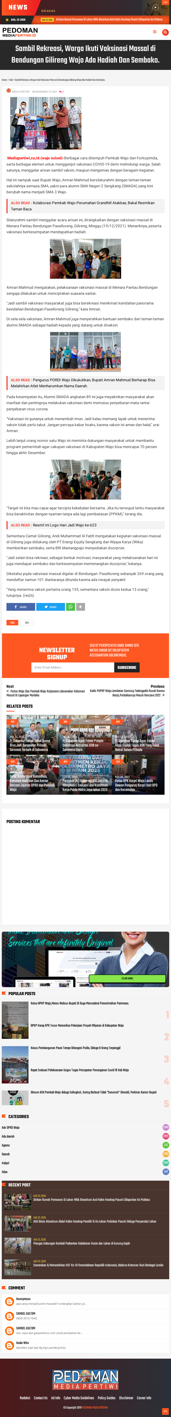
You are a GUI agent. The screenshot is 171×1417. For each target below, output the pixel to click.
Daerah (6, 1154)
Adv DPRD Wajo (11, 1128)
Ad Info (55, 1398)
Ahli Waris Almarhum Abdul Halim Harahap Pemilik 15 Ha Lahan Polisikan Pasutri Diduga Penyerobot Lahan (94, 1222)
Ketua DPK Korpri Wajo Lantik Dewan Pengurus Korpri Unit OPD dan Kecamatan (136, 785)
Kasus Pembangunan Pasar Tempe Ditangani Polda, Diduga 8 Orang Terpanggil (75, 1048)
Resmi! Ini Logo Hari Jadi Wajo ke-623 (65, 525)
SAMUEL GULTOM (25, 1314)
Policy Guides (107, 1398)
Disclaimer (126, 1398)
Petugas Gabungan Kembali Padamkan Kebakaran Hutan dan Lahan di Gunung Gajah (81, 1244)
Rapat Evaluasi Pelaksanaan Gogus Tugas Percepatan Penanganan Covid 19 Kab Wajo (80, 1070)
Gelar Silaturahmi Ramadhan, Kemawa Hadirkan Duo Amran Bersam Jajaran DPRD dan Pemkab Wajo (32, 783)
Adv (27, 623)
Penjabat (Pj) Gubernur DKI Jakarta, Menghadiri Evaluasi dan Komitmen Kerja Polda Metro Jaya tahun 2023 (85, 785)
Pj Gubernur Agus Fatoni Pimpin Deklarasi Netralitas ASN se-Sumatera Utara (83, 745)
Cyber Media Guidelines (79, 1398)
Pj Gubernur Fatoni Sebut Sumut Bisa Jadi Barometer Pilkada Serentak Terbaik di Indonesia (30, 745)
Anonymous (23, 1299)
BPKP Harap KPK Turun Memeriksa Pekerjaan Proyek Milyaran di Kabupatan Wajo (77, 1026)
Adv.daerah (8, 1137)
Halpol (5, 1163)
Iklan (5, 1172)
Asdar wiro (22, 1343)
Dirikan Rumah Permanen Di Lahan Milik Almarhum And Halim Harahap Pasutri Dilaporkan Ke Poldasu (105, 19)
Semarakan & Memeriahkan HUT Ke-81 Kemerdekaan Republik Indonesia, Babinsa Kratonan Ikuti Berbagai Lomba (98, 1265)
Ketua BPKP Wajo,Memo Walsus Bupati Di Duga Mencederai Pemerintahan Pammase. (80, 1003)
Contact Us (41, 1398)
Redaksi (25, 1398)
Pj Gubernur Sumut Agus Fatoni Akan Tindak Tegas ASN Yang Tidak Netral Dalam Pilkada (137, 745)
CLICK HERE (127, 978)
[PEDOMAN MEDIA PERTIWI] (85, 1389)
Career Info (144, 1398)
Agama (6, 1145)
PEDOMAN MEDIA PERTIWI (95, 1407)
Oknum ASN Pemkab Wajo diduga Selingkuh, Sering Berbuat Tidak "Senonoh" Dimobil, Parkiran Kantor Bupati (94, 1092)
